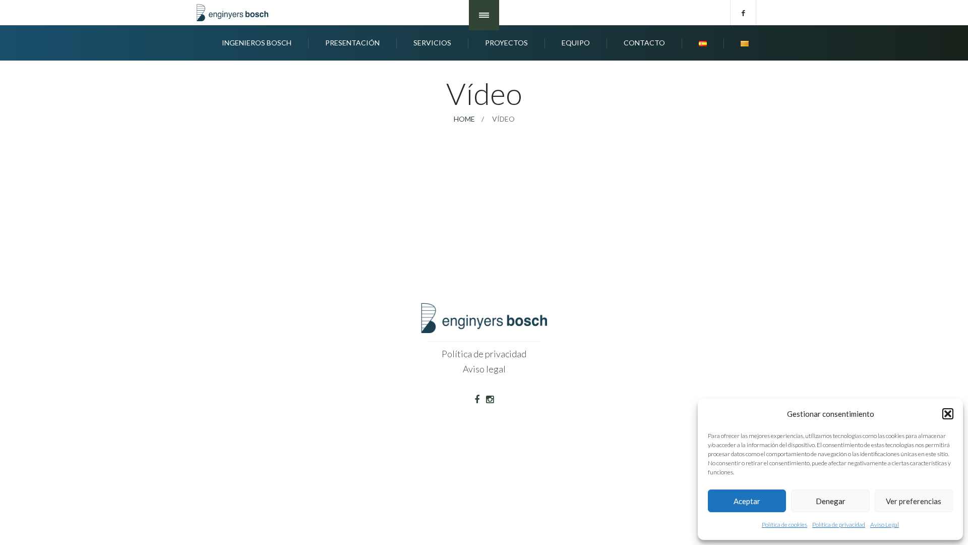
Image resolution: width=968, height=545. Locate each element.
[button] (948, 414)
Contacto (644, 42)
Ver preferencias (913, 501)
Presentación (352, 42)
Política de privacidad (838, 524)
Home (464, 119)
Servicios (432, 42)
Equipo (576, 42)
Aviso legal (484, 368)
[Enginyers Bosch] (234, 13)
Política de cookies (784, 524)
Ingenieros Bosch (256, 42)
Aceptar (747, 501)
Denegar (830, 501)
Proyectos (506, 42)
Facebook (743, 12)
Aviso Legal (884, 524)
